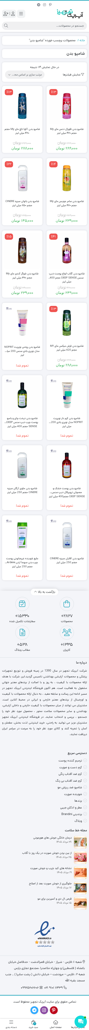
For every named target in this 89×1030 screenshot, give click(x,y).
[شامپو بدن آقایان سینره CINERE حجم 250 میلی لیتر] (67, 535)
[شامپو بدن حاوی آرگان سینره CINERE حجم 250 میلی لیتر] (22, 465)
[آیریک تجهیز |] (70, 14)
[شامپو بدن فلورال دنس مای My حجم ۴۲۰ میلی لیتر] (67, 106)
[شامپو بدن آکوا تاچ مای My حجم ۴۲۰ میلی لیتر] (22, 106)
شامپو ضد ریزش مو (70, 787)
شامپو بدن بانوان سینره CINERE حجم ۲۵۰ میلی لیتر (22, 203)
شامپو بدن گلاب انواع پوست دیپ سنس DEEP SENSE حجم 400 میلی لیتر (67, 276)
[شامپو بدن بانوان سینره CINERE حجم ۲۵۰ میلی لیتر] (22, 178)
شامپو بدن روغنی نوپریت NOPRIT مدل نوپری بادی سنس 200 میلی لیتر (22, 349)
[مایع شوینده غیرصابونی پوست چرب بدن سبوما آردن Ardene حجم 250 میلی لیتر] (22, 535)
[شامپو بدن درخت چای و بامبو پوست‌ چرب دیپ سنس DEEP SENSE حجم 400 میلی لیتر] (22, 395)
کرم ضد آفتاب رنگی (70, 774)
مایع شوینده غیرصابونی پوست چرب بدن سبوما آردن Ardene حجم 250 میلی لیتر (22, 561)
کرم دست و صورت (70, 767)
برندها (78, 801)
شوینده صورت (73, 794)
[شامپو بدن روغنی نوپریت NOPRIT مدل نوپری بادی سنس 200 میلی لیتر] (22, 323)
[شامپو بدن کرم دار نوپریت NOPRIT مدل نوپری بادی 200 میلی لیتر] (67, 395)
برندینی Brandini (71, 814)
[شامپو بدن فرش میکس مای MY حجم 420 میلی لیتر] (67, 323)
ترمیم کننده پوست (70, 760)
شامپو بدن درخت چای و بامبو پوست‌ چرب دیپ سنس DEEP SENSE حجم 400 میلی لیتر (22, 420)
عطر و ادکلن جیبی (71, 807)
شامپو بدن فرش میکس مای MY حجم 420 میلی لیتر (67, 348)
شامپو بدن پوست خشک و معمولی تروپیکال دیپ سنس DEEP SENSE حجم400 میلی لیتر (67, 490)
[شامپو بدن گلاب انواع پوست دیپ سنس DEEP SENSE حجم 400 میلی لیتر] (67, 251)
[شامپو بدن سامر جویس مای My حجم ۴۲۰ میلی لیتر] (67, 178)
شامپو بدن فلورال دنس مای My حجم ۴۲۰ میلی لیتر (67, 131)
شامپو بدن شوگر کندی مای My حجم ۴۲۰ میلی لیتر (22, 276)
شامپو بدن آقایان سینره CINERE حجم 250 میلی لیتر (67, 561)
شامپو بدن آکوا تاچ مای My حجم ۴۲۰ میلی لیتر (22, 131)
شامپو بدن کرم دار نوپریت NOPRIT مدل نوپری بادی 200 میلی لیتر (67, 420)
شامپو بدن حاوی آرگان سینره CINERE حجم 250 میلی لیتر (22, 490)
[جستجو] (6, 26)
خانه (82, 40)
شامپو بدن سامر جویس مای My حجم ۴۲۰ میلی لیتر (67, 203)
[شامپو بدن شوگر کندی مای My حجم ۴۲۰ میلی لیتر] (22, 251)
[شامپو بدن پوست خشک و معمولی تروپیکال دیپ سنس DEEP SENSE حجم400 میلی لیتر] (67, 465)
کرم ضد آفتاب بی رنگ (68, 781)
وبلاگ (78, 821)
